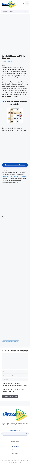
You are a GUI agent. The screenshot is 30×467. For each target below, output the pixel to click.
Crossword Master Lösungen (15, 165)
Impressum (15, 449)
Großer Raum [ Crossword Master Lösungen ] (11, 340)
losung (11, 338)
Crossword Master (6, 338)
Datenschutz (15, 453)
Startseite (15, 438)
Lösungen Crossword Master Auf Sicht (14, 176)
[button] (23, 3)
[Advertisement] (15, 35)
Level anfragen (15, 441)
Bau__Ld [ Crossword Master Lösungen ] (10, 341)
